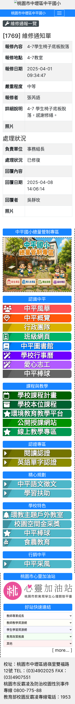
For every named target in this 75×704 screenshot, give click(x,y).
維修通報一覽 (23, 23)
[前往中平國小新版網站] (37, 264)
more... (62, 650)
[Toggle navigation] (59, 13)
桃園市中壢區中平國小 (28, 13)
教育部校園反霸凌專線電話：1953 (37, 697)
